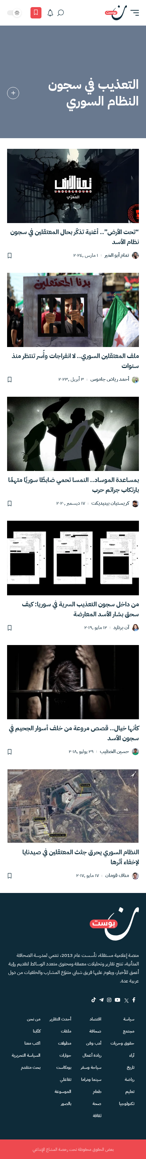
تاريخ (130, 1067)
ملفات (66, 1031)
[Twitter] (126, 1000)
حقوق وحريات (122, 1043)
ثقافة (97, 1115)
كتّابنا (36, 1031)
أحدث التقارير (60, 1019)
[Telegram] (101, 1000)
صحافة (95, 1031)
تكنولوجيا (126, 1103)
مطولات (64, 1043)
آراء (131, 1055)
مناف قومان (117, 876)
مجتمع (128, 1031)
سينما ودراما (91, 1079)
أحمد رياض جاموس (109, 380)
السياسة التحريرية (26, 1055)
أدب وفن (93, 1043)
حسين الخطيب (114, 752)
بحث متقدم (30, 1067)
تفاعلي (65, 1079)
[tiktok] (93, 999)
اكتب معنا (32, 1043)
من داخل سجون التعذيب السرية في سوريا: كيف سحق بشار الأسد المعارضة (80, 609)
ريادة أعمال (92, 1055)
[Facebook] (133, 1000)
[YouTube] (117, 1000)
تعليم (129, 1091)
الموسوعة (63, 1091)
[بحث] (61, 13)
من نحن (33, 1019)
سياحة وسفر (91, 1067)
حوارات (65, 1055)
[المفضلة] (36, 12)
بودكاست (63, 1067)
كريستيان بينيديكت (110, 503)
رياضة (129, 1079)
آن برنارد (121, 628)
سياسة (128, 1019)
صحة (96, 1103)
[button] (133, 13)
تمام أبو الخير (117, 256)
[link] (13, 93)
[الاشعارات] (50, 13)
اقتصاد (95, 1019)
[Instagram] (109, 1000)
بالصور (66, 1103)
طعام (97, 1091)
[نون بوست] (116, 12)
